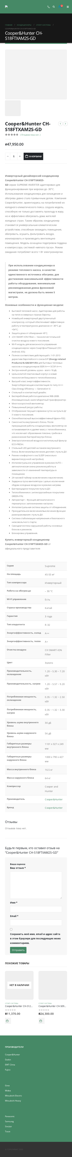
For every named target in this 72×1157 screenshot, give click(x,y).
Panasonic (10, 1116)
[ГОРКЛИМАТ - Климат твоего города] (13, 6)
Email (14, 916)
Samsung (9, 1121)
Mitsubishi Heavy (13, 1100)
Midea (8, 1090)
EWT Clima (10, 1064)
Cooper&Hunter (54, 799)
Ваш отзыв (18, 867)
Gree (7, 1085)
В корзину (35, 156)
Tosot (7, 1131)
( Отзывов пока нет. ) (30, 134)
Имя (13, 902)
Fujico (7, 1069)
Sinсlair (8, 1126)
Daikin (8, 1059)
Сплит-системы (11, 1003)
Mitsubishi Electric (13, 1095)
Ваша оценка (17, 864)
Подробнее (8, 1021)
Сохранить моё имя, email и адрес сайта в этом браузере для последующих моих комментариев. (35, 938)
